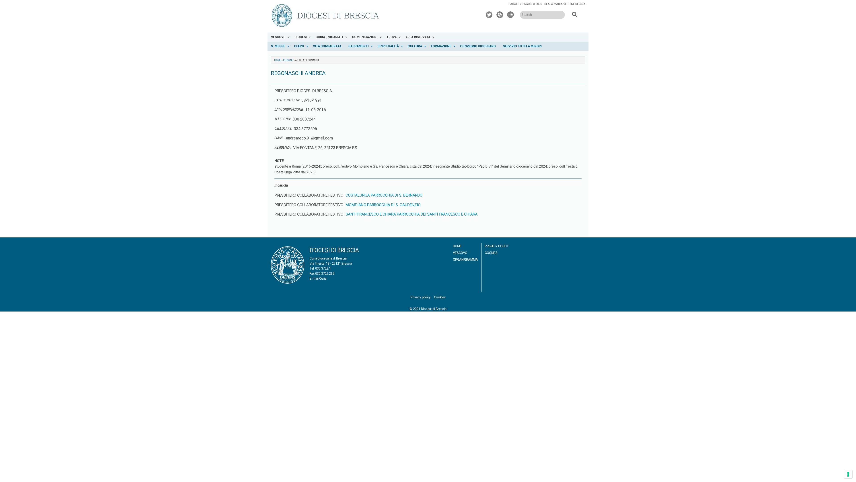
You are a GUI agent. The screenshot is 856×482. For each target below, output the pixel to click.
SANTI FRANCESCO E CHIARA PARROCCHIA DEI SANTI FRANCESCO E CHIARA (411, 214)
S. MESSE (278, 46)
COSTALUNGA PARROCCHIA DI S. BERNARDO (384, 195)
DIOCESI (300, 37)
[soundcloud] (510, 14)
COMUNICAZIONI (364, 37)
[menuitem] (279, 37)
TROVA (391, 37)
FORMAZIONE (441, 46)
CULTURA (415, 46)
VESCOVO (278, 37)
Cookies (491, 253)
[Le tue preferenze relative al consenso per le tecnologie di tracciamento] (848, 474)
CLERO (299, 46)
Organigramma (465, 259)
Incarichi (281, 185)
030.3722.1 (323, 268)
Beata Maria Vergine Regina (564, 4)
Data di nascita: (287, 100)
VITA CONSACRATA (327, 46)
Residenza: (282, 148)
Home (277, 60)
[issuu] (500, 14)
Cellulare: (283, 129)
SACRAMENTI (358, 46)
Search (574, 14)
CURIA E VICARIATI (329, 37)
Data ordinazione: (289, 110)
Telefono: (282, 119)
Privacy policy (497, 246)
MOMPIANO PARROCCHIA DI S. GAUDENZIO (383, 205)
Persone (288, 60)
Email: (279, 138)
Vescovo (460, 253)
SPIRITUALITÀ (388, 46)
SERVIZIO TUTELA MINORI (522, 46)
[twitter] (489, 14)
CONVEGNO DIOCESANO (478, 46)
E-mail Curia (318, 278)
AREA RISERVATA (417, 37)
